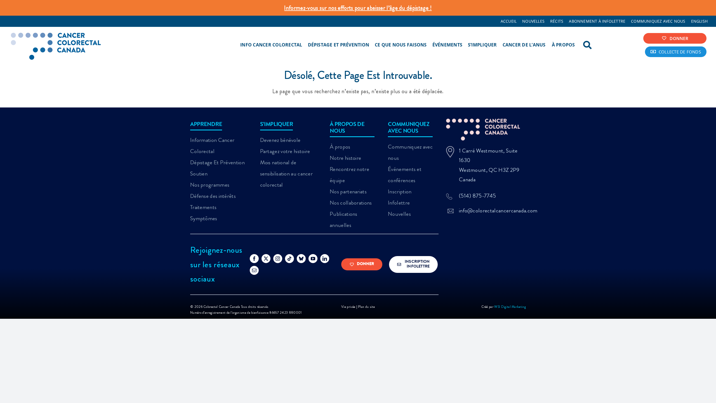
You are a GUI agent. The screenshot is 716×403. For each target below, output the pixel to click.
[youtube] (312, 258)
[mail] (254, 270)
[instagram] (277, 258)
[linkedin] (324, 258)
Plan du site (366, 306)
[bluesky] (301, 258)
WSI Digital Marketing (510, 306)
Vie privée (348, 306)
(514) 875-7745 (477, 196)
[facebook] (254, 258)
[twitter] (266, 258)
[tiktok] (289, 258)
